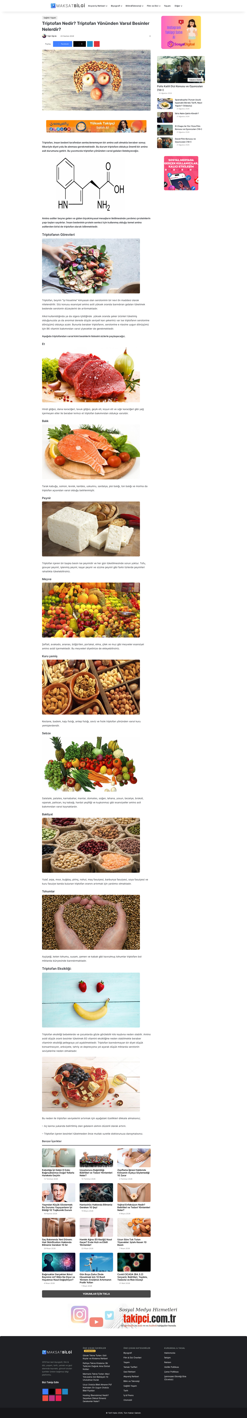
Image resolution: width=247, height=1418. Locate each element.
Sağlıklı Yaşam (50, 18)
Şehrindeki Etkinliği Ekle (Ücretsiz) (175, 1378)
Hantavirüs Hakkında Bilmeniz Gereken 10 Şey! (96, 1206)
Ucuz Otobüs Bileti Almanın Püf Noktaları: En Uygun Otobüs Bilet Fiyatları (97, 1387)
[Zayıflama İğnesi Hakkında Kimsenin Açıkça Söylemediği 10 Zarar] (134, 1157)
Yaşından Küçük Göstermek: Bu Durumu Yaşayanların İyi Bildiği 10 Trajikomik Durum (57, 1207)
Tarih (126, 1390)
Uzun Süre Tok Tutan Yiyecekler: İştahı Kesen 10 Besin (132, 1242)
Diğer (177, 6)
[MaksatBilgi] (68, 6)
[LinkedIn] (90, 44)
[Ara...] (187, 6)
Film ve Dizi (152, 6)
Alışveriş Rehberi (96, 6)
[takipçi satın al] (96, 126)
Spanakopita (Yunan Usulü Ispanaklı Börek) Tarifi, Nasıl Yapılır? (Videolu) (188, 102)
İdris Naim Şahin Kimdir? (187, 113)
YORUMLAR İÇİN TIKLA (96, 1293)
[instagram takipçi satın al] (123, 1316)
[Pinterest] (97, 44)
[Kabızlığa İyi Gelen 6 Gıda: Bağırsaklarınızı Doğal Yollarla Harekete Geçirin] (58, 1157)
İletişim (167, 1357)
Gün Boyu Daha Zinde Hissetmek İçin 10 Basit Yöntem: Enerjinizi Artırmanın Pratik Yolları (95, 1278)
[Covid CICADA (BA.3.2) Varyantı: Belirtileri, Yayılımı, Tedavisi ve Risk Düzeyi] (134, 1262)
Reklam (167, 1362)
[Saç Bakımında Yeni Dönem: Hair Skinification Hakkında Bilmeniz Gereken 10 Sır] (58, 1227)
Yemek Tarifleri (130, 1367)
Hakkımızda (169, 1353)
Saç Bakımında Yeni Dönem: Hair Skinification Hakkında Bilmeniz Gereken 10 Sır (57, 1242)
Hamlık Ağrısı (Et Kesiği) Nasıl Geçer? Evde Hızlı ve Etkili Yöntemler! (96, 1242)
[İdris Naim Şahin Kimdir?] (165, 117)
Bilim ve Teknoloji (131, 1381)
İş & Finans (129, 1395)
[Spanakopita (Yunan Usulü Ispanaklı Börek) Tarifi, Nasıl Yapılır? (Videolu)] (165, 103)
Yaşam (167, 6)
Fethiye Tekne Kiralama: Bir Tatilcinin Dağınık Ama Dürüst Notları (96, 1366)
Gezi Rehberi (129, 1371)
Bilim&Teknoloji (133, 6)
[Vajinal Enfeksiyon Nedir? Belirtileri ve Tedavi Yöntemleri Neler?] (134, 1192)
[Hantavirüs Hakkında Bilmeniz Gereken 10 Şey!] (96, 1192)
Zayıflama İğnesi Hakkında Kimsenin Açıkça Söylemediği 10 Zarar (133, 1173)
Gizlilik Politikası (171, 1367)
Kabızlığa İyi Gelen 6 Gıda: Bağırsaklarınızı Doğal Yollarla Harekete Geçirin (58, 1173)
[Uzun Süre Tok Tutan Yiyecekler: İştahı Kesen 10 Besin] (134, 1227)
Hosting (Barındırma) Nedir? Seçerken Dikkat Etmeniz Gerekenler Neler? (96, 1398)
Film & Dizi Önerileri (132, 1357)
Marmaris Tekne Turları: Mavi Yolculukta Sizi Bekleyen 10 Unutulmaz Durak (96, 1377)
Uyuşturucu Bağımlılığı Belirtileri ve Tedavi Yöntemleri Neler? (96, 1173)
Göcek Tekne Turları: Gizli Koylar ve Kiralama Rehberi (95, 1357)
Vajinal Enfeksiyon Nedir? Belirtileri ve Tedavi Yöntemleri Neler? (133, 1207)
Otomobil (128, 1400)
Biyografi (115, 6)
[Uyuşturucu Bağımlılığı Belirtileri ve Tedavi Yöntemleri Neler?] (96, 1157)
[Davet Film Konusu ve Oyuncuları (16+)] (165, 142)
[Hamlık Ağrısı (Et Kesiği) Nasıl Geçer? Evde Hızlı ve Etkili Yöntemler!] (96, 1227)
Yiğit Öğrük (52, 36)
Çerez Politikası (171, 1371)
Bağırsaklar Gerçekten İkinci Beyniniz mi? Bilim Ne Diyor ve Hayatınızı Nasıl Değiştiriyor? (58, 1277)
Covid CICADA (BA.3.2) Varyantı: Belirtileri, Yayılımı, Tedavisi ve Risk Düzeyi (132, 1277)
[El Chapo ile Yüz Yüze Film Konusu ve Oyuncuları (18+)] (165, 130)
